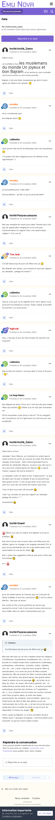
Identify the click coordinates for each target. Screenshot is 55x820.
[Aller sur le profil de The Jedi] (5, 256)
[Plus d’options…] (50, 50)
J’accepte (46, 813)
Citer (11, 93)
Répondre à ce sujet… (17, 762)
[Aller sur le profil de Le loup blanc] (5, 397)
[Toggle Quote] (6, 643)
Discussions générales (36, 29)
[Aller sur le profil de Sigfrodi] (5, 330)
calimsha (15, 139)
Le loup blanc (17, 395)
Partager (14, 777)
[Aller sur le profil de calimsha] (5, 141)
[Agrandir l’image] (30, 83)
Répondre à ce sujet (28, 38)
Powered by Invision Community (27, 804)
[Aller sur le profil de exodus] (5, 106)
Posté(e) (23, 52)
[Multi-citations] (4, 93)
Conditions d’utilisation (12, 816)
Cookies (36, 798)
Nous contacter (22, 798)
